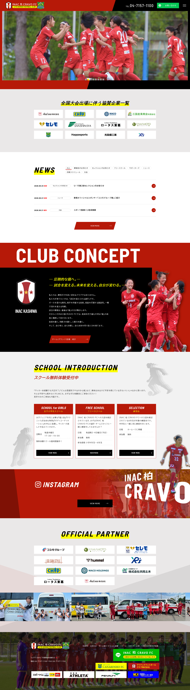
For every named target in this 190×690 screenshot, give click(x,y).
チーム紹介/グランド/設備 (108, 646)
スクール (123, 646)
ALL (68, 168)
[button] (86, 79)
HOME (85, 646)
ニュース (146, 168)
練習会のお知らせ (81, 168)
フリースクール (120, 168)
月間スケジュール (73, 172)
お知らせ (93, 646)
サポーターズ (134, 168)
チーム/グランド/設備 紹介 (64, 339)
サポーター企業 (134, 646)
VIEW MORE (95, 226)
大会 (86, 172)
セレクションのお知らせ (101, 168)
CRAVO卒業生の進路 (150, 646)
